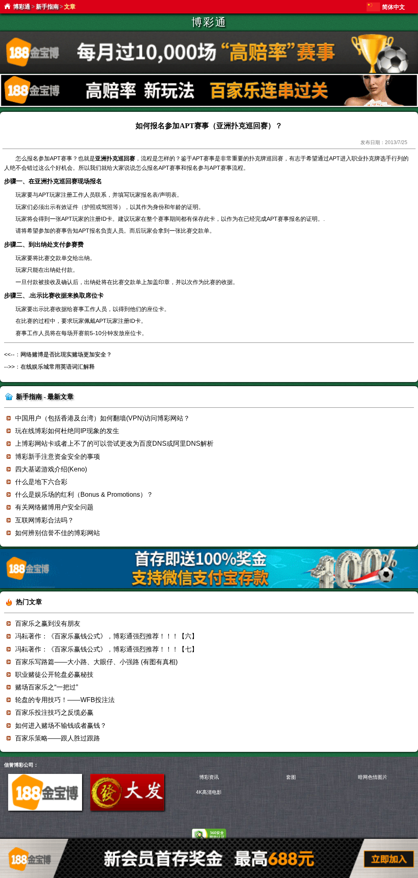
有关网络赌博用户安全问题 (54, 507)
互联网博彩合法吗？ (44, 520)
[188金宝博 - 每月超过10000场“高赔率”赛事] (209, 71)
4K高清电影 (209, 792)
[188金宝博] (45, 809)
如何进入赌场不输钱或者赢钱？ (61, 725)
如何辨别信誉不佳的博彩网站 (57, 532)
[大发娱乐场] (127, 809)
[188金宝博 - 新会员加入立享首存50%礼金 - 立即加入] (209, 587)
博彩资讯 (209, 777)
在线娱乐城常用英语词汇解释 (57, 366)
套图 (291, 777)
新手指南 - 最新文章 (44, 396)
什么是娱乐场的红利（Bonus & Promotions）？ (84, 494)
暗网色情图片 (372, 777)
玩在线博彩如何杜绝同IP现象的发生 (67, 430)
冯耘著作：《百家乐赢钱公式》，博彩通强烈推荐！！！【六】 (106, 636)
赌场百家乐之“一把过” (46, 687)
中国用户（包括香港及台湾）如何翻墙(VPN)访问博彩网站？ (102, 418)
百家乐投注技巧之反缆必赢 (54, 712)
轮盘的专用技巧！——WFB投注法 (65, 699)
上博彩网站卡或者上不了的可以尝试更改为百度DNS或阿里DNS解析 (114, 443)
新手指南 (47, 6)
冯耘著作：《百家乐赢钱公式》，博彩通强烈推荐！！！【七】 (106, 649)
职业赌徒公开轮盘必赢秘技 (54, 674)
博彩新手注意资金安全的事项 (57, 456)
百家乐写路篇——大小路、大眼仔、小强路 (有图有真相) (96, 661)
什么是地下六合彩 (41, 481)
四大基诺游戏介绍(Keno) (51, 469)
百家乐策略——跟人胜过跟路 (57, 738)
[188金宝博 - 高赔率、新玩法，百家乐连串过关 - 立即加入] (209, 105)
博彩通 (21, 6)
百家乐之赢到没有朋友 (47, 623)
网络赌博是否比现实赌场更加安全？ (66, 354)
